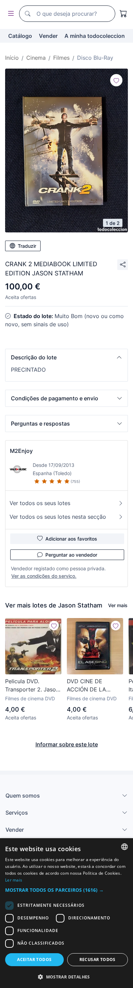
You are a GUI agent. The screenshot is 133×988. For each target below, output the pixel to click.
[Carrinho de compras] (123, 13)
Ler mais (13, 880)
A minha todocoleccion (94, 35)
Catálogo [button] (20, 35)
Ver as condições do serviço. (43, 576)
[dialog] (66, 913)
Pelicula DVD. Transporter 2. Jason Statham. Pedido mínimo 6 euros (32, 685)
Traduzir (27, 246)
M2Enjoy (21, 450)
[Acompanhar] (116, 80)
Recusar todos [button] (97, 959)
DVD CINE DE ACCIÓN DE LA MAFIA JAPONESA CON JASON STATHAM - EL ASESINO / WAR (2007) (90, 685)
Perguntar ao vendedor (71, 555)
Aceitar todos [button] (34, 959)
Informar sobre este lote (66, 744)
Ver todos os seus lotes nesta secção (58, 516)
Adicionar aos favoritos (71, 539)
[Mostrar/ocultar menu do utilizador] (9, 13)
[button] (66, 357)
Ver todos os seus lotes (40, 503)
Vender (48, 35)
